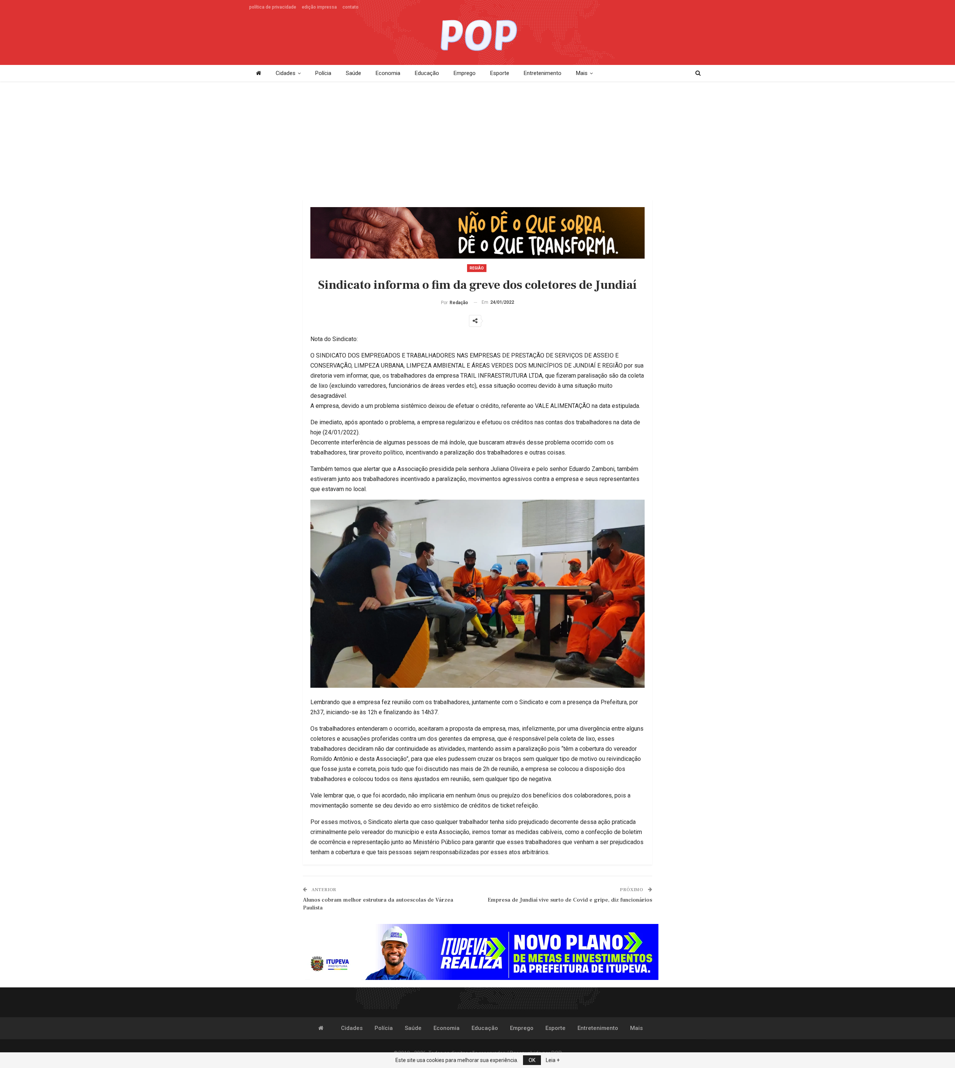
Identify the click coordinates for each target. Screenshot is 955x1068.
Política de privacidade (272, 7)
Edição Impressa (319, 7)
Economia (388, 73)
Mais (582, 73)
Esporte (499, 73)
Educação (427, 73)
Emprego (465, 73)
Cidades (285, 73)
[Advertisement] (477, 141)
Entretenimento (542, 73)
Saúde (353, 73)
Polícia (323, 73)
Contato (350, 7)
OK (532, 1060)
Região (477, 268)
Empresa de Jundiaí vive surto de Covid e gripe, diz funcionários (570, 899)
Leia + (553, 1060)
